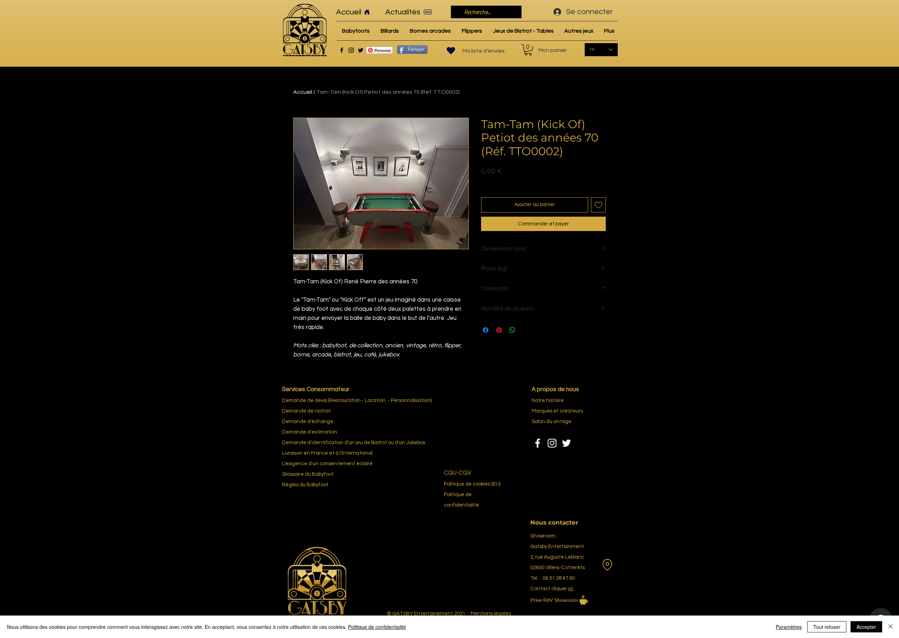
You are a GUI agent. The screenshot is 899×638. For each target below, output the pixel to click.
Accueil (302, 92)
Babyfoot (317, 484)
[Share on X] (525, 330)
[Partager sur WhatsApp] (512, 330)
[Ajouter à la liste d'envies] (598, 204)
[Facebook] (341, 50)
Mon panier (552, 50)
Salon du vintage (551, 421)
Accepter (866, 626)
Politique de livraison (504, 182)
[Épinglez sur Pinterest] (499, 330)
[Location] (607, 565)
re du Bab (310, 474)
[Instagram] (351, 50)
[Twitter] (360, 50)
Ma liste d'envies (483, 51)
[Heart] (451, 50)
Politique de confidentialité (377, 626)
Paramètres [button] (789, 626)
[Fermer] (890, 626)
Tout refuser (826, 626)
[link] (528, 49)
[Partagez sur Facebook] (485, 330)
